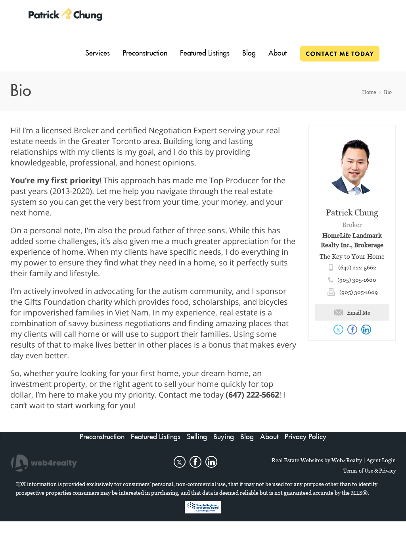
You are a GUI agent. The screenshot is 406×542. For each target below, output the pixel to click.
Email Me (358, 312)
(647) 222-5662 (357, 267)
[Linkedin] (211, 462)
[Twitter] (180, 462)
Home (369, 92)
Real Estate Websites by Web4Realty (317, 460)
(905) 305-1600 (356, 279)
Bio (388, 92)
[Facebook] (195, 462)
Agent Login (381, 460)
